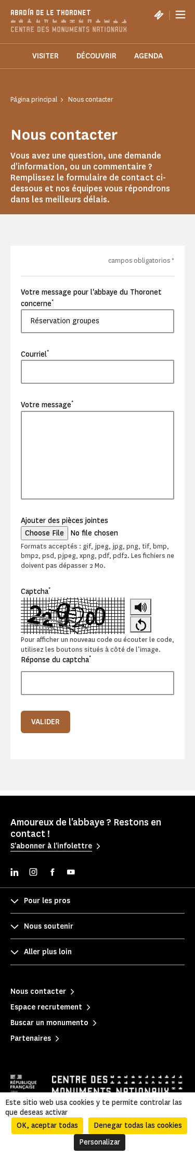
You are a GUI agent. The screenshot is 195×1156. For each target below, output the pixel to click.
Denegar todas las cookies (138, 1125)
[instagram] (33, 873)
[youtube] (71, 873)
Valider (45, 722)
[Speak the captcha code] (140, 607)
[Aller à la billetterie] (158, 14)
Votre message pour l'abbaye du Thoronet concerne (91, 297)
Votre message (47, 404)
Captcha (35, 591)
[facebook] (52, 873)
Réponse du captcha (56, 659)
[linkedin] (14, 873)
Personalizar (99, 1142)
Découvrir (96, 56)
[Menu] (180, 14)
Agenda (148, 56)
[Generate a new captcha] (140, 624)
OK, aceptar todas (47, 1125)
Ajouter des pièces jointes (64, 521)
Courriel (35, 354)
